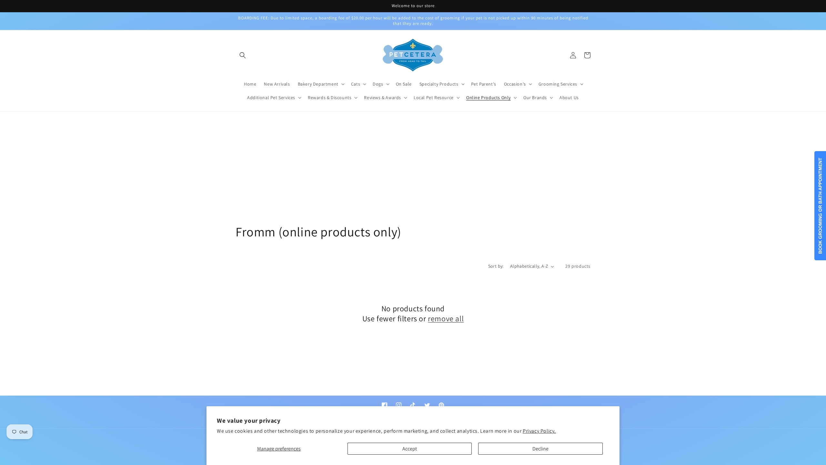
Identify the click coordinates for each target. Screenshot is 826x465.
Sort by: (496, 266)
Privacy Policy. (539, 431)
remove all (446, 319)
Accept (409, 448)
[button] (243, 55)
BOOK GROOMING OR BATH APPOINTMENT (820, 206)
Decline (540, 448)
